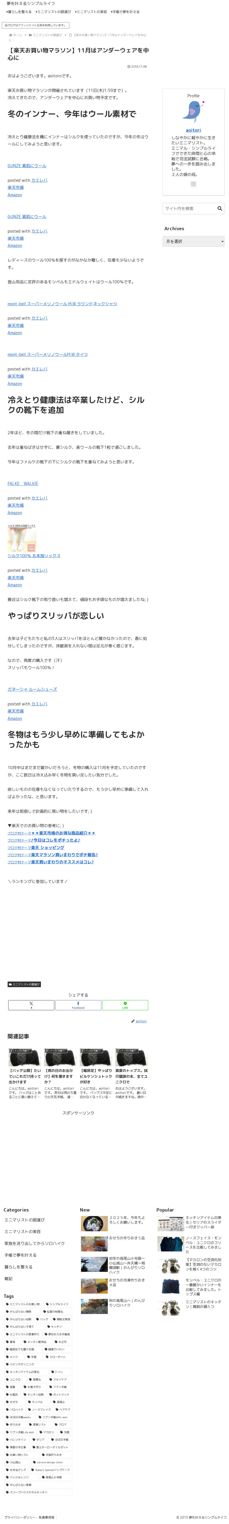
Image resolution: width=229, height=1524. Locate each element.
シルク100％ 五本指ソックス (34, 556)
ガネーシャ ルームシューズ (32, 689)
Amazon (15, 195)
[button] (217, 208)
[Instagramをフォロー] (193, 184)
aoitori (193, 130)
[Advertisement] (78, 1148)
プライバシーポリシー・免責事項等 (29, 1517)
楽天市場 (16, 187)
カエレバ (39, 180)
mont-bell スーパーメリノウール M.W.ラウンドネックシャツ (62, 304)
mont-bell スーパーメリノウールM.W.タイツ (48, 354)
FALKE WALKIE (23, 483)
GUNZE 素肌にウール (27, 166)
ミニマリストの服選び (26, 984)
